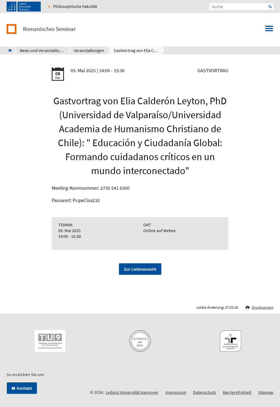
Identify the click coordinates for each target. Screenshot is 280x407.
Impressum (175, 392)
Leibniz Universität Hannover (132, 392)
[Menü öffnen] (269, 30)
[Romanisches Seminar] (8, 50)
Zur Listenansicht (140, 269)
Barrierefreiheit (237, 392)
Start (270, 6)
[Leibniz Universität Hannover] (24, 6)
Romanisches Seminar (49, 29)
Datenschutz (204, 392)
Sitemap (265, 392)
